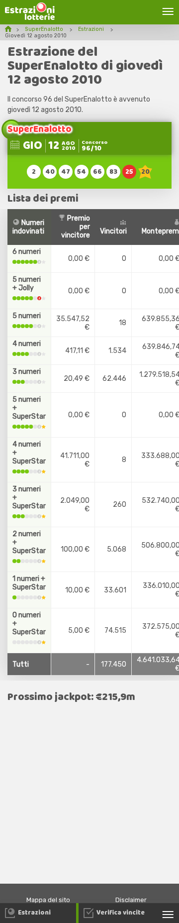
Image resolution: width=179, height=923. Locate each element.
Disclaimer (131, 900)
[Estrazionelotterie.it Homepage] (30, 17)
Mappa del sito (48, 900)
